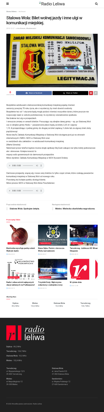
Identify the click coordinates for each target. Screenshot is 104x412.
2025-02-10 (42, 288)
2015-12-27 (10, 28)
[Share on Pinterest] (91, 93)
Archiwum (22, 11)
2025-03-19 (11, 288)
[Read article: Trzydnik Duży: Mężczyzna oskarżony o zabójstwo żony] (52, 269)
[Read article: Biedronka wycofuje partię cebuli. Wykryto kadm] (21, 235)
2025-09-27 (42, 254)
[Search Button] (96, 4)
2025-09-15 (74, 254)
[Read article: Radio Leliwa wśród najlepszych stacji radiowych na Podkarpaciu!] (21, 269)
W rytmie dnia (76, 282)
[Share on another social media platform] (96, 93)
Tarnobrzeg (45, 243)
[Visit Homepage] (52, 4)
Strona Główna (11, 11)
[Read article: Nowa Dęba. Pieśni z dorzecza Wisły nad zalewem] (52, 235)
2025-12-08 (74, 285)
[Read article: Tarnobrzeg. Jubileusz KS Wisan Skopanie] (84, 235)
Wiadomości (31, 28)
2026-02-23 (11, 254)
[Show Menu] (7, 4)
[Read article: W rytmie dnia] (84, 269)
